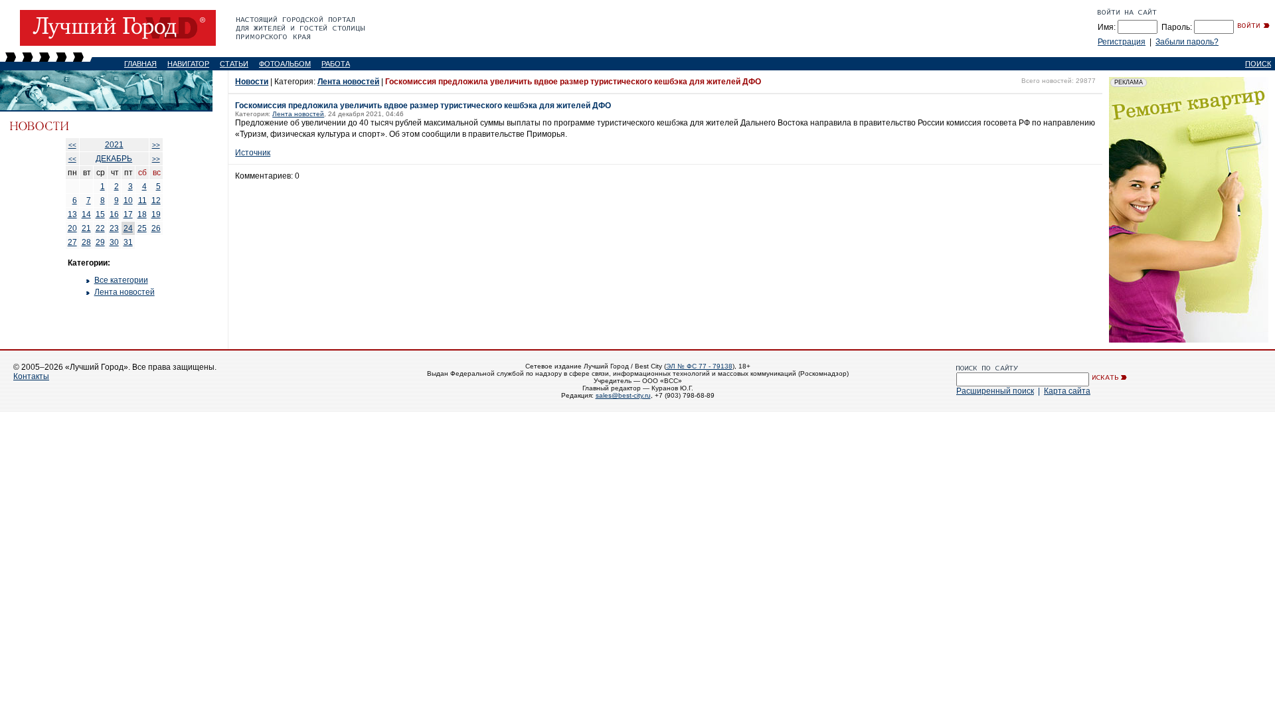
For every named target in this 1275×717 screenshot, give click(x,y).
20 (72, 228)
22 (100, 228)
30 (114, 242)
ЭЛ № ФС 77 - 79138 (699, 366)
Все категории (121, 280)
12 (156, 200)
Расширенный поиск (995, 391)
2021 (114, 144)
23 (114, 228)
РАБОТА (335, 64)
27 (72, 242)
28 (86, 242)
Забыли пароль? (1187, 41)
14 (86, 214)
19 (156, 214)
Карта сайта (1067, 391)
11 (142, 200)
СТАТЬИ (234, 64)
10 (128, 200)
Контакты (31, 376)
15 (100, 214)
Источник (252, 152)
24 (128, 228)
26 (156, 228)
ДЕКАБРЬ (114, 158)
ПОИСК (1258, 64)
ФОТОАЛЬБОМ (285, 64)
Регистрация (1122, 41)
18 (142, 214)
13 (72, 214)
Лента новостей (124, 292)
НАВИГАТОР (188, 64)
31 (128, 242)
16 (114, 214)
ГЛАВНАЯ (140, 64)
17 (128, 214)
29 (100, 242)
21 (86, 228)
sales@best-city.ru (623, 395)
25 (142, 228)
